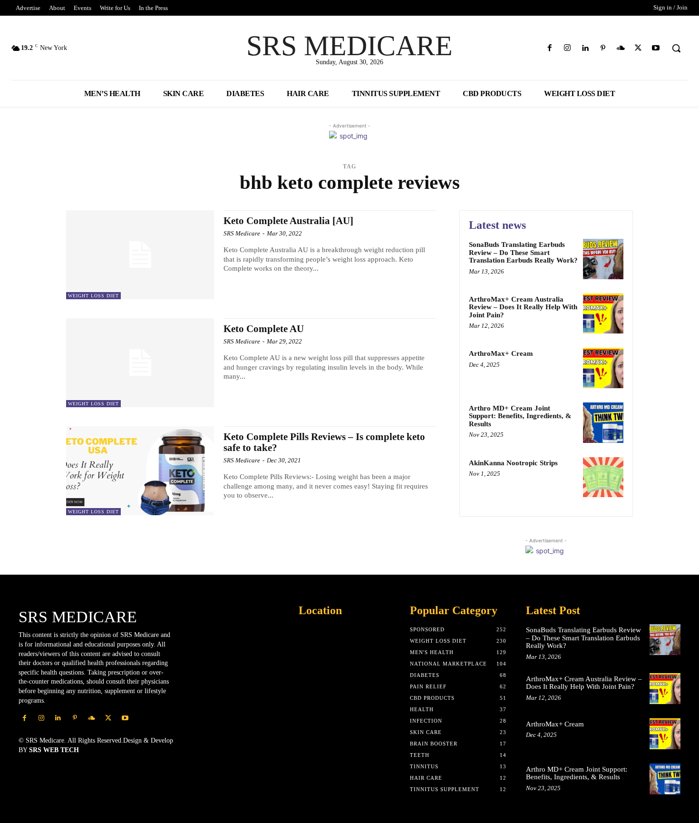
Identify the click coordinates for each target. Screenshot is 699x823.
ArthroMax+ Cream (501, 353)
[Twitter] (638, 48)
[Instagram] (567, 48)
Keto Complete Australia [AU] (288, 220)
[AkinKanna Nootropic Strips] (603, 477)
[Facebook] (550, 48)
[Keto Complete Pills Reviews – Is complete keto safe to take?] (140, 470)
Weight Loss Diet (93, 295)
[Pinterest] (602, 48)
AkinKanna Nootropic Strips (513, 463)
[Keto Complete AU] (140, 362)
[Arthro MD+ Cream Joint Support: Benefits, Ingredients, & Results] (603, 422)
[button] (676, 48)
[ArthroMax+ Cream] (603, 368)
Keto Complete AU (263, 328)
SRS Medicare (241, 233)
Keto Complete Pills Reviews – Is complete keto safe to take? (324, 442)
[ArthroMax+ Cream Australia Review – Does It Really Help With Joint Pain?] (603, 314)
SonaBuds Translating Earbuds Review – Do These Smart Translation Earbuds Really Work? (523, 252)
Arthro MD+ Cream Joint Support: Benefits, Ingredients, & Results (520, 416)
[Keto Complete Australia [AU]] (140, 254)
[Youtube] (656, 48)
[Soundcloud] (620, 48)
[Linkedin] (585, 48)
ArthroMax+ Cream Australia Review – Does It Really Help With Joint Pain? (523, 307)
